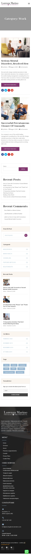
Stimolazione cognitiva (9, 493)
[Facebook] (2, 90)
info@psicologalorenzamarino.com (11, 527)
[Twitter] (5, 90)
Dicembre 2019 (15, 343)
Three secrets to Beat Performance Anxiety (14, 197)
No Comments (24, 67)
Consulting (22, 365)
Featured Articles (15, 262)
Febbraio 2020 (15, 339)
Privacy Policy (6, 456)
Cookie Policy (6, 458)
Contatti (5, 453)
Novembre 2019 (15, 347)
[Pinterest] (9, 90)
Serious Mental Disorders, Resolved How (15, 62)
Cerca (4, 166)
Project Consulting (9, 372)
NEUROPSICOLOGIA (8, 486)
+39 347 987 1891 (7, 520)
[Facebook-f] (3, 548)
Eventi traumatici (7, 483)
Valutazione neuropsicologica (11, 498)
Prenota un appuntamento (10, 451)
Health (13, 368)
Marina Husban (17, 210)
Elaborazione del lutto (8, 481)
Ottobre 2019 (15, 352)
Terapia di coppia (7, 473)
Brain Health (15, 253)
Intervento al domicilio (9, 488)
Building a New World (8, 195)
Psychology (20, 372)
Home (4, 443)
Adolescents (15, 249)
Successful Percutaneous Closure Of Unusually (15, 125)
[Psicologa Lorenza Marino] (10, 3)
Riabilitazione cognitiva (9, 496)
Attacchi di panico (7, 475)
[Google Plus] (12, 90)
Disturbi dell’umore (8, 478)
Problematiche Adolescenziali (10, 470)
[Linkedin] (7, 548)
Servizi (4, 448)
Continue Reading (10, 84)
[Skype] (12, 548)
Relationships (15, 266)
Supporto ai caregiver (8, 490)
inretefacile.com (5, 544)
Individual (21, 368)
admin (5, 67)
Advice (6, 365)
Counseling (15, 258)
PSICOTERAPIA (7, 468)
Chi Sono (5, 445)
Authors (14, 365)
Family (6, 368)
